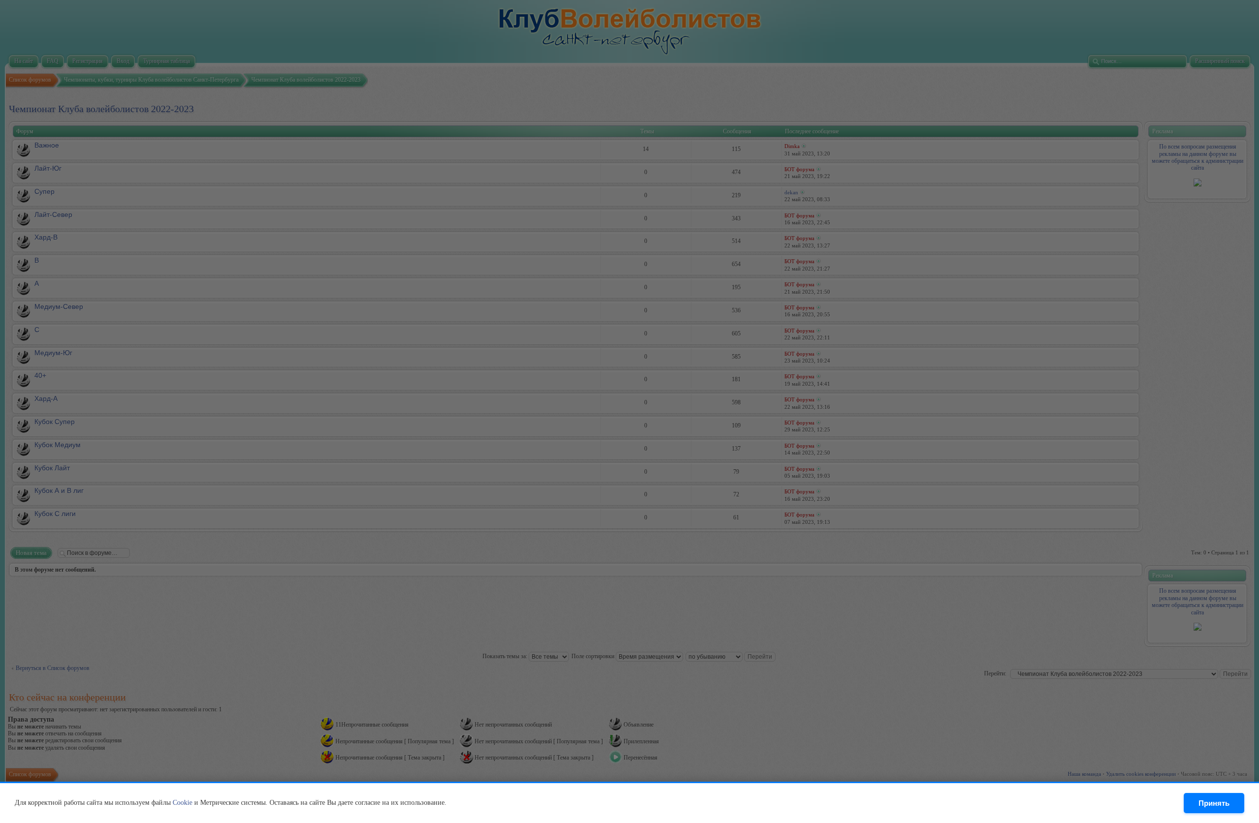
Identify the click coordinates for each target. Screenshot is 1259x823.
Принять (1214, 803)
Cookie (182, 802)
